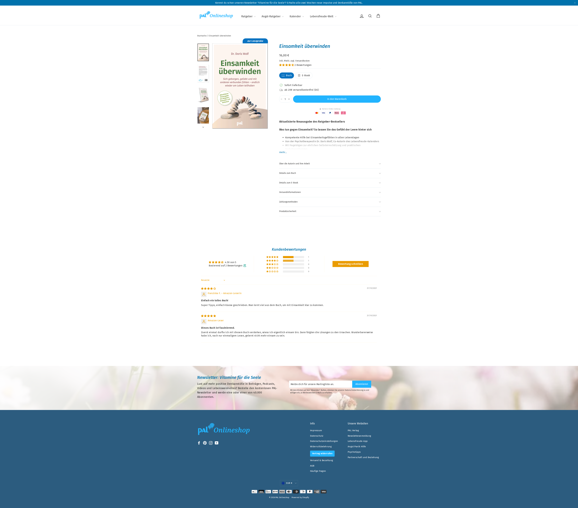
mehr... (283, 152)
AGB (312, 465)
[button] (287, 65)
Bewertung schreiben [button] (350, 263)
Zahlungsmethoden (288, 202)
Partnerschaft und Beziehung (363, 457)
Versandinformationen (290, 192)
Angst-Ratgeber (271, 16)
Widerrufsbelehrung (321, 446)
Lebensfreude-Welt (322, 16)
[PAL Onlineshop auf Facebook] (199, 443)
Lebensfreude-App (358, 441)
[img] (208, 288)
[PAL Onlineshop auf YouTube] (216, 443)
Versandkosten (302, 61)
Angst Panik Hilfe (357, 446)
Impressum (316, 430)
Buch (289, 75)
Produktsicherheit (287, 211)
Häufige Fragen (318, 471)
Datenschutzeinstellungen (324, 441)
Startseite (202, 36)
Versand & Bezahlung (321, 460)
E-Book (306, 75)
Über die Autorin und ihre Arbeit (294, 163)
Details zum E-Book (288, 182)
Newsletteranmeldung (359, 435)
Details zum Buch (287, 173)
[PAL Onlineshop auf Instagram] (211, 443)
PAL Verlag (353, 430)
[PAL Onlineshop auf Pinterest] (205, 443)
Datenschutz (316, 435)
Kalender (296, 16)
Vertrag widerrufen (322, 453)
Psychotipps (354, 452)
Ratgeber (247, 16)
